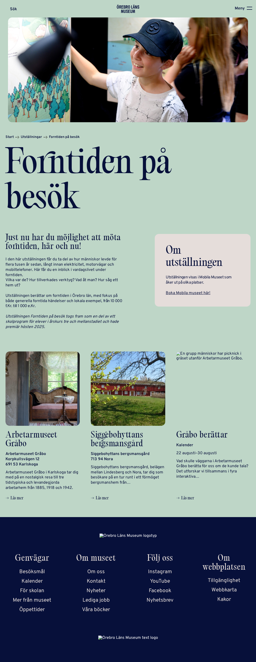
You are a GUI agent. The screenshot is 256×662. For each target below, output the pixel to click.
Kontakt (96, 581)
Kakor (224, 599)
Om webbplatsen (224, 563)
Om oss (96, 571)
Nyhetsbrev (160, 600)
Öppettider (32, 609)
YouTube (160, 581)
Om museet (96, 558)
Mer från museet (32, 600)
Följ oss (160, 558)
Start (10, 137)
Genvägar (32, 558)
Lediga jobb (96, 600)
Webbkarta (224, 590)
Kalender (32, 581)
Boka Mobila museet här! (188, 293)
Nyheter (96, 590)
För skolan (32, 590)
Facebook (160, 590)
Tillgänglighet (224, 580)
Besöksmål (32, 571)
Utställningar (31, 137)
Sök (13, 9)
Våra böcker (96, 609)
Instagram (160, 571)
